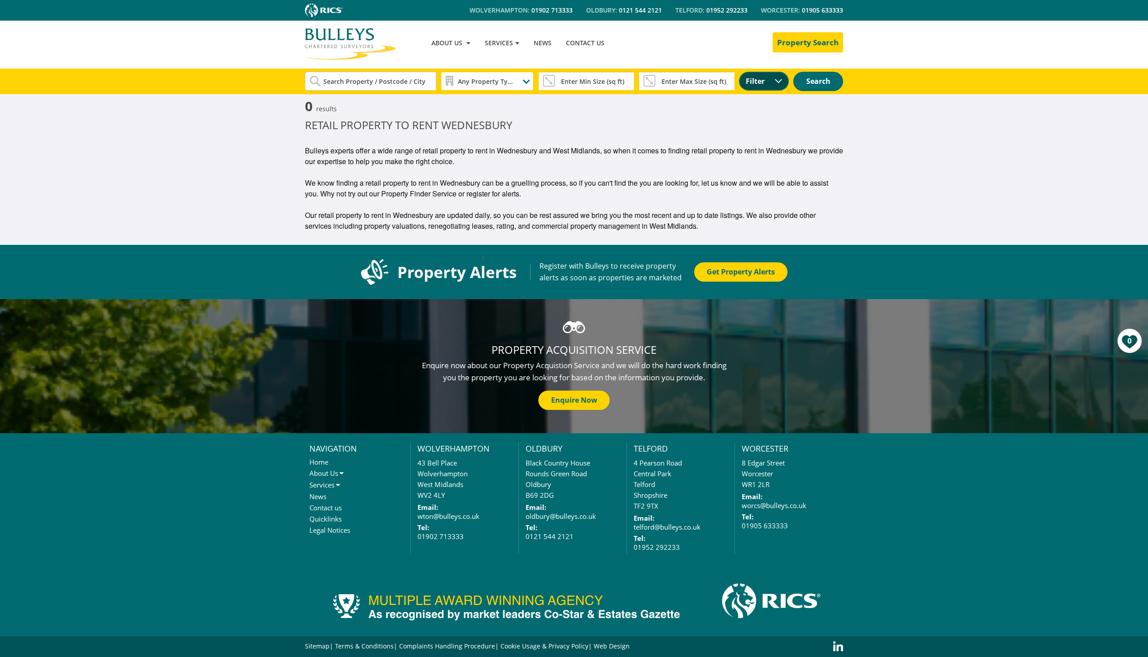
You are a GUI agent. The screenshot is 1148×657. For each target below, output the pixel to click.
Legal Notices (329, 530)
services (499, 43)
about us (446, 43)
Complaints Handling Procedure (447, 646)
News (317, 496)
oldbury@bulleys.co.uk (561, 516)
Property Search (808, 42)
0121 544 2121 (640, 10)
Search (818, 81)
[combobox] (487, 81)
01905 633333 (822, 10)
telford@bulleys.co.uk (667, 526)
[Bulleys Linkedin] (838, 646)
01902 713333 (552, 10)
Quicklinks (325, 518)
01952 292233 (727, 10)
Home (318, 461)
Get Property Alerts (741, 272)
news (543, 43)
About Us (323, 473)
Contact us (325, 507)
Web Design (612, 646)
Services (322, 484)
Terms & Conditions (364, 646)
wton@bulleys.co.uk (448, 516)
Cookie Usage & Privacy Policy (544, 646)
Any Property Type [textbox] (486, 81)
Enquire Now (574, 400)
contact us (585, 43)
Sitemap (317, 646)
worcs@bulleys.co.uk (774, 505)
